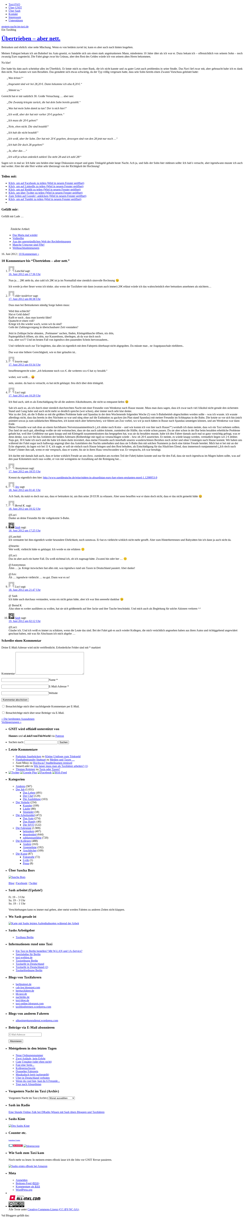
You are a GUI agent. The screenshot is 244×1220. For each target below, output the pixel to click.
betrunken (28, 831)
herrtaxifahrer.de (25, 990)
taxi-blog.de (22, 1000)
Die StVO (28, 824)
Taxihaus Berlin (25, 937)
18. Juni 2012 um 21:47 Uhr (25, 589)
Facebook (21, 883)
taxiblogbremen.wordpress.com (33, 1006)
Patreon (59, 735)
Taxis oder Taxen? (49, 769)
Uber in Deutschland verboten (33, 1077)
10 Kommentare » (29, 253)
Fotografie (28, 856)
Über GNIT (15, 7)
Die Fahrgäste (23, 828)
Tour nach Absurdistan (28, 1084)
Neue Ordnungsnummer (29, 1055)
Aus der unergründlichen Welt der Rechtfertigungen (42, 241)
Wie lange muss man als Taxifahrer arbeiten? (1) (61, 766)
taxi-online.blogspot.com (30, 1003)
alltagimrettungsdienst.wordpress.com (37, 1020)
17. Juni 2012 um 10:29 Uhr (25, 395)
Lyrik (26, 860)
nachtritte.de (22, 997)
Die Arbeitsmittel (25, 815)
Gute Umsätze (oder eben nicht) (34, 1061)
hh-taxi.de (21, 993)
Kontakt (13, 14)
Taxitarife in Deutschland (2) (32, 967)
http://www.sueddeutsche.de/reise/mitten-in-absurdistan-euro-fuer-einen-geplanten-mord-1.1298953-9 (100, 477)
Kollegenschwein (25, 1068)
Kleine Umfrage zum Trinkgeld (63, 756)
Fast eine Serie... (25, 1064)
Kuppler (27, 805)
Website (53, 693)
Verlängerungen (11, 722)
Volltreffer (18, 238)
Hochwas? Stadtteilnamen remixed (52, 762)
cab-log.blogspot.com (28, 987)
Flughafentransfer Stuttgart (31, 759)
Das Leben (29, 792)
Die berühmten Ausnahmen (17, 718)
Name (53, 679)
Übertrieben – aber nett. (30, 38)
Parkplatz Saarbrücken (28, 756)
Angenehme (30, 847)
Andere (27, 844)
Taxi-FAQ (14, 4)
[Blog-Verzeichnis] (16, 1146)
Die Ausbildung (32, 799)
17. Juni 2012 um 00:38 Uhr (25, 298)
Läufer (26, 808)
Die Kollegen (23, 840)
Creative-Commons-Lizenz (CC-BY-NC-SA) (53, 1209)
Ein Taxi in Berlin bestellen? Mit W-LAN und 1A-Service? (49, 951)
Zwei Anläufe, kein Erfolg (30, 1058)
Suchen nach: (16, 742)
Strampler (28, 811)
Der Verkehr (23, 802)
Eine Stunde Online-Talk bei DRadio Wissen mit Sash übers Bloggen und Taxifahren (56, 1112)
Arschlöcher (30, 850)
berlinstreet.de (23, 984)
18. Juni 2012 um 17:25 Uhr (25, 530)
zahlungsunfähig (32, 837)
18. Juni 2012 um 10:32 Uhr (25, 508)
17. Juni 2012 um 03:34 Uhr (25, 364)
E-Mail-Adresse (59, 686)
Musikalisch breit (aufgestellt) (32, 1074)
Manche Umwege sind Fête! (28, 244)
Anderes (20, 786)
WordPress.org (24, 1189)
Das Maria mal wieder (25, 235)
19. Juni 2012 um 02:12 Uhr (25, 621)
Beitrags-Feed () (27, 1183)
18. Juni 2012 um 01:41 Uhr (25, 490)
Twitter (33, 883)
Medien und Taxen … (62, 759)
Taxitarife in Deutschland (30, 963)
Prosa (26, 863)
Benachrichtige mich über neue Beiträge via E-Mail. (35, 712)
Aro (17, 486)
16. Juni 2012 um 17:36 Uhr (25, 274)
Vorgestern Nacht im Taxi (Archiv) (28, 1097)
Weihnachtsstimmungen (26, 247)
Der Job (20, 789)
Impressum (15, 17)
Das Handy (29, 821)
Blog (11, 883)
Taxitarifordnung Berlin (29, 970)
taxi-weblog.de (24, 957)
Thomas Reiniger (25, 769)
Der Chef (28, 795)
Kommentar (8, 673)
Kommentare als (28, 1186)
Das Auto (28, 818)
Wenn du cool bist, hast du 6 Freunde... (38, 1081)
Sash (17, 527)
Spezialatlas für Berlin (28, 954)
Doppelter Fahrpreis (27, 1071)
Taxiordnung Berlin (27, 960)
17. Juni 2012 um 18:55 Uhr (25, 471)
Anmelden (22, 1180)
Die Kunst (21, 853)
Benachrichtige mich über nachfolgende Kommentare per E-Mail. (42, 706)
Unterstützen (16, 20)
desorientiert (30, 834)
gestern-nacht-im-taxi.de (15, 26)
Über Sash (14, 10)
